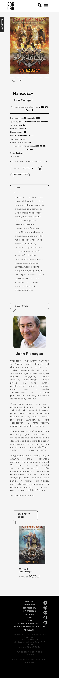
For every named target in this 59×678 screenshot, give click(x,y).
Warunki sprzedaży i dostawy (29, 627)
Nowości (29, 602)
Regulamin (29, 630)
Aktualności (29, 611)
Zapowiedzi (29, 605)
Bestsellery (29, 608)
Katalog (29, 614)
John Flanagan (23, 100)
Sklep (29, 620)
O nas (29, 617)
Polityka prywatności (29, 624)
